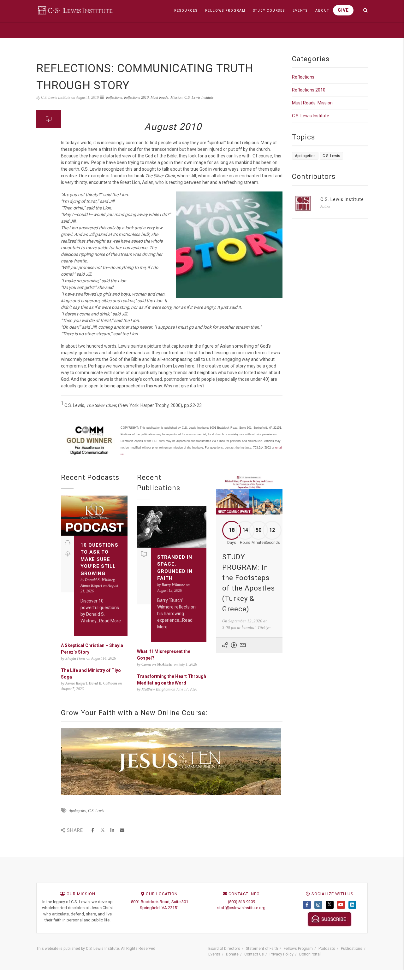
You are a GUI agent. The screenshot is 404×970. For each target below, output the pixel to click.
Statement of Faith (262, 948)
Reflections (114, 97)
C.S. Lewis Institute (198, 97)
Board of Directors (224, 948)
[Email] (122, 830)
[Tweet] (102, 830)
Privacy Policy (282, 954)
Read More (110, 620)
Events (214, 954)
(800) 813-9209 (241, 901)
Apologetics (77, 810)
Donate (232, 954)
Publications (351, 948)
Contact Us (254, 954)
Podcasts (326, 948)
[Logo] (75, 10)
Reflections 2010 (136, 97)
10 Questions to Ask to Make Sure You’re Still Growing (99, 559)
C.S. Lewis (96, 810)
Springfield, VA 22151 (159, 907)
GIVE (343, 10)
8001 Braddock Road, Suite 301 (159, 901)
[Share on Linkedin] (112, 830)
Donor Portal (310, 954)
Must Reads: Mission (166, 97)
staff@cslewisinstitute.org (241, 907)
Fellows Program (298, 948)
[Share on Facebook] (93, 830)
